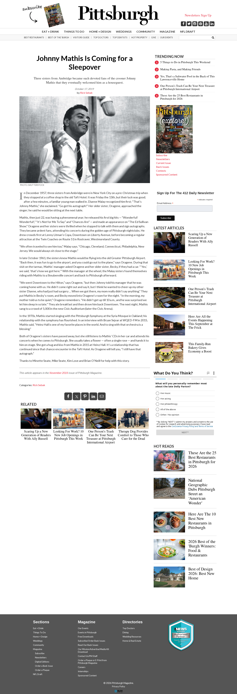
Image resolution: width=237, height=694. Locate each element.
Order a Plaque (42, 670)
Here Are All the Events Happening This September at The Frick (200, 322)
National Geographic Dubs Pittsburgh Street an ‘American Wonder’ (201, 491)
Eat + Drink (50, 31)
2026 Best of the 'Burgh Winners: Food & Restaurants (202, 548)
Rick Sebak (86, 92)
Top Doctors (101, 37)
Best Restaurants (34, 37)
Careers (81, 667)
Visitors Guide (81, 37)
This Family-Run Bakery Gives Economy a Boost (200, 347)
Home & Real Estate (132, 641)
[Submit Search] (213, 37)
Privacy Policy (118, 686)
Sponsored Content (166, 174)
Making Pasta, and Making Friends (180, 69)
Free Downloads (85, 636)
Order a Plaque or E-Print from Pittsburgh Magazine (92, 661)
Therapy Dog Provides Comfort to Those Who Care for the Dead (133, 435)
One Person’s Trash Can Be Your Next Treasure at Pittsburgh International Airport (100, 437)
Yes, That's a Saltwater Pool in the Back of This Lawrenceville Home (187, 77)
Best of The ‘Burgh (58, 37)
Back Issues (162, 166)
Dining (125, 632)
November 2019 (58, 373)
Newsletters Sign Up (198, 15)
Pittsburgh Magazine (118, 15)
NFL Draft (187, 31)
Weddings (124, 31)
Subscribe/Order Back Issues (91, 641)
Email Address (165, 203)
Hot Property (139, 37)
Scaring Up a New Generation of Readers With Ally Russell (36, 435)
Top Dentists (120, 37)
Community (145, 31)
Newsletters (163, 159)
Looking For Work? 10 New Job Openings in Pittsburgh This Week (68, 435)
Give (153, 37)
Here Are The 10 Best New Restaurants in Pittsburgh (202, 520)
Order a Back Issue (44, 666)
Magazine (167, 31)
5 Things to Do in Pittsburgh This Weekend (185, 62)
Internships (83, 671)
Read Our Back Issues (88, 645)
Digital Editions (42, 661)
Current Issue (163, 162)
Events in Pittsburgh (87, 632)
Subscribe (161, 155)
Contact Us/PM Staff (87, 656)
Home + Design (100, 31)
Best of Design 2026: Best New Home (201, 573)
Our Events (166, 37)
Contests (161, 170)
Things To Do (74, 31)
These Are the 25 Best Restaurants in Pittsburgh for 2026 (181, 96)
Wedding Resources (132, 636)
